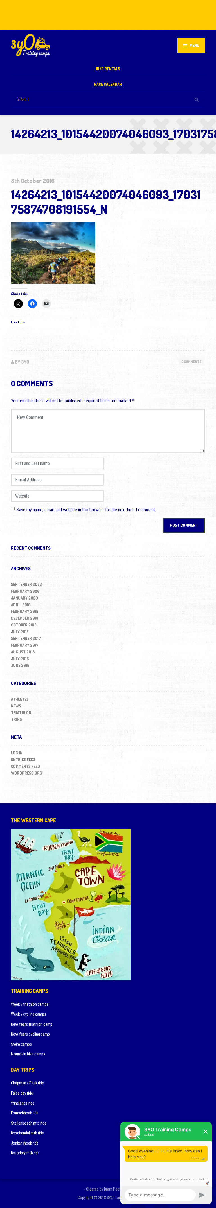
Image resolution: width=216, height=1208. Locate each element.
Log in (16, 752)
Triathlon (21, 712)
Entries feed (23, 759)
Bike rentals (108, 68)
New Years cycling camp (30, 1034)
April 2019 (21, 604)
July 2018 (20, 631)
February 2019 (25, 611)
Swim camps (21, 1044)
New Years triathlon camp (31, 1024)
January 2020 (24, 598)
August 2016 (23, 652)
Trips (16, 719)
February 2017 (25, 645)
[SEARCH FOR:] (108, 99)
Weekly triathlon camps (30, 1004)
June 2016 (20, 665)
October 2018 (24, 625)
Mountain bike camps (28, 1054)
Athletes (20, 699)
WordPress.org (26, 773)
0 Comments (191, 362)
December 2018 (24, 618)
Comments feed (25, 766)
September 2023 (26, 584)
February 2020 (25, 591)
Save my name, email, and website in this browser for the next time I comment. (86, 509)
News (16, 705)
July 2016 (20, 658)
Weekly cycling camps (28, 1014)
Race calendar (108, 84)
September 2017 (26, 638)
